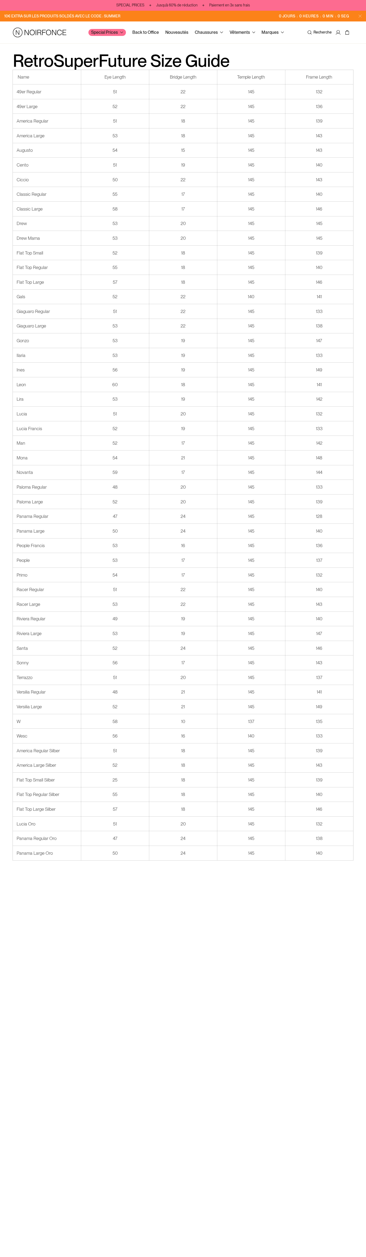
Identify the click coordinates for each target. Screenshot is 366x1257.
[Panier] (347, 32)
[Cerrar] (360, 16)
